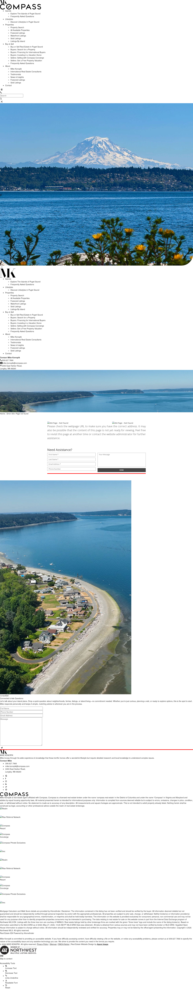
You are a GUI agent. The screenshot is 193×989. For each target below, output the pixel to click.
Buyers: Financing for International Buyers (28, 52)
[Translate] (1, 89)
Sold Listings (16, 38)
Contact (8, 85)
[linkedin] (6, 784)
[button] (96, 961)
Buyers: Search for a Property (23, 49)
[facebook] (5, 778)
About (7, 66)
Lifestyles (9, 19)
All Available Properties (20, 30)
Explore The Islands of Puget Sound (25, 13)
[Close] (1, 267)
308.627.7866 (11, 763)
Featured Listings (18, 33)
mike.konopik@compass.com (17, 766)
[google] (6, 775)
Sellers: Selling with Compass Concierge (27, 57)
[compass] (6, 789)
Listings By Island (18, 41)
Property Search (17, 27)
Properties (9, 24)
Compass (52, 797)
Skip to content (6, 958)
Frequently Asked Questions (22, 16)
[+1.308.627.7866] (1, 92)
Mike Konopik (16, 68)
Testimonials (16, 74)
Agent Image (102, 944)
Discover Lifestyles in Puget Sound (25, 22)
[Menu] (1, 101)
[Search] (1, 98)
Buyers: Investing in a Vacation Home (26, 55)
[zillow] (6, 786)
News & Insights (17, 77)
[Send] (1, 747)
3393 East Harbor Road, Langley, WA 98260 (15, 770)
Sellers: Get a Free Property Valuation (26, 60)
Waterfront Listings (18, 35)
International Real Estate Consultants (26, 71)
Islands (8, 10)
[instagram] (6, 781)
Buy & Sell (9, 44)
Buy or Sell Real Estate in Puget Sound (27, 46)
